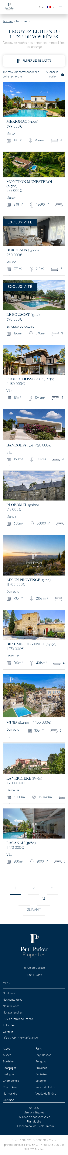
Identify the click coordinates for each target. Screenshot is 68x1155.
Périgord (41, 1061)
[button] (52, 7)
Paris (39, 1048)
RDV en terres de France (18, 1019)
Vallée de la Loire (46, 1087)
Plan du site (34, 1121)
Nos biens (9, 993)
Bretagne (8, 1074)
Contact (8, 1032)
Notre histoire (11, 1006)
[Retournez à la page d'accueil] (9, 7)
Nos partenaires (12, 1012)
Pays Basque (43, 1055)
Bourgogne (9, 1068)
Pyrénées (41, 1074)
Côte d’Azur (10, 1087)
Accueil (8, 21)
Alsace (7, 1055)
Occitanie (8, 1100)
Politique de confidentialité (34, 1117)
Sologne (41, 1080)
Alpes (6, 1048)
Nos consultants (12, 999)
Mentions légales (33, 1112)
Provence (41, 1068)
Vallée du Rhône (46, 1093)
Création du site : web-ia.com (35, 1126)
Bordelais (9, 1061)
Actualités (9, 1025)
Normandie (10, 1093)
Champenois (11, 1080)
